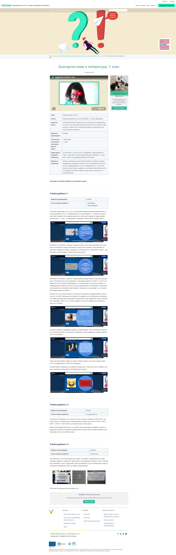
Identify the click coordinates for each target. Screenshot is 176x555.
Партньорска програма (92, 521)
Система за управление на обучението (38, 5)
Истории (143, 5)
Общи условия (109, 520)
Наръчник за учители (62, 10)
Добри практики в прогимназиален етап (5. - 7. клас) (91, 56)
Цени (147, 5)
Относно (87, 514)
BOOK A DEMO (119, 108)
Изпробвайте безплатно (166, 5)
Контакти (87, 517)
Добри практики (70, 56)
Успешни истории (70, 523)
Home (50, 56)
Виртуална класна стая (19, 5)
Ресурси (152, 5)
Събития (138, 5)
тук (77, 488)
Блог (52, 10)
